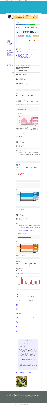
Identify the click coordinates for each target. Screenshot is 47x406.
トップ (11, 399)
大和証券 (17, 305)
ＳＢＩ (35, 349)
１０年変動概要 (30, 396)
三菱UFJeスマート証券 (18, 313)
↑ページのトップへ (8, 399)
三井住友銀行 (17, 317)
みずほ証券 (12, 395)
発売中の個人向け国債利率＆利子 (13, 396)
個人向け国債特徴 (19, 396)
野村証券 (7, 395)
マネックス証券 (14, 394)
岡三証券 (21, 350)
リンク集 (23, 399)
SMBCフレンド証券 (19, 395)
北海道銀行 (17, 331)
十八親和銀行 (17, 322)
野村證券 (17, 309)
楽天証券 (18, 394)
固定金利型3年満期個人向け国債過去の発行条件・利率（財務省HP (25, 230)
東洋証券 (17, 308)
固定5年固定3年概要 (38, 396)
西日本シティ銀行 (18, 326)
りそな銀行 (17, 318)
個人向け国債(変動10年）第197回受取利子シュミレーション (24, 54)
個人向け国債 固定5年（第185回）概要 (22, 56)
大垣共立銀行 (35, 395)
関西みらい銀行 (18, 321)
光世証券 (17, 304)
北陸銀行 (17, 330)
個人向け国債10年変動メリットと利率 (22, 55)
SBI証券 (11, 394)
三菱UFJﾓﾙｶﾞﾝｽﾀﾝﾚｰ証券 (30, 395)
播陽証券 (38, 395)
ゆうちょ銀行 (17, 334)
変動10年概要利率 (34, 396)
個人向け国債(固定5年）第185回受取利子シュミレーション (25, 57)
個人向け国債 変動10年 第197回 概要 (22, 53)
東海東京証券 (15, 395)
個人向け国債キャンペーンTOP (20, 22)
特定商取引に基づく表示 (15, 399)
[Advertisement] (23, 8)
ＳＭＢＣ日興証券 (8, 394)
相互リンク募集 (20, 399)
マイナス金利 (23, 127)
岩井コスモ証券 (18, 300)
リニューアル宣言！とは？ (25, 396)
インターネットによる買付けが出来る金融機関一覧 (24, 62)
